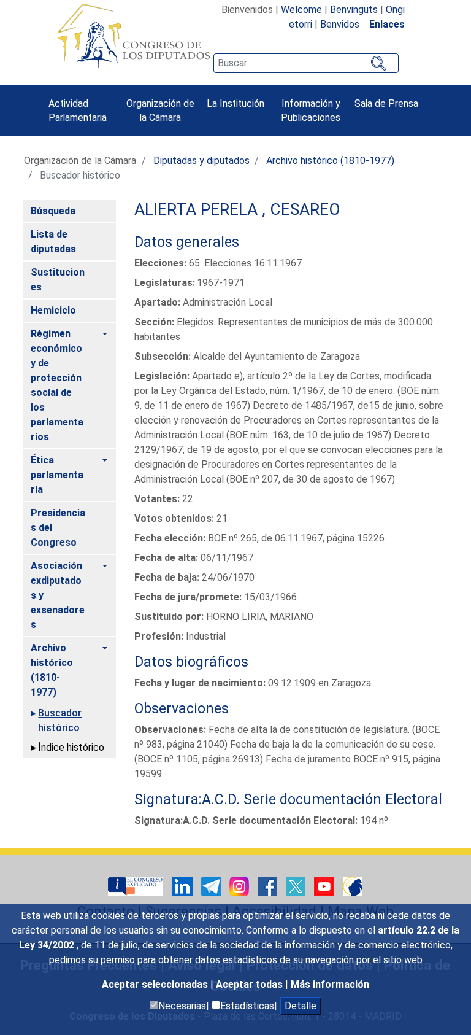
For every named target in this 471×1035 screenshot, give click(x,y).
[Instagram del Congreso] (240, 885)
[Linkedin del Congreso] (183, 885)
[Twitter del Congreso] (297, 885)
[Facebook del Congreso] (269, 885)
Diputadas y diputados (201, 160)
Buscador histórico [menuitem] (60, 720)
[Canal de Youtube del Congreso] (325, 885)
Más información (330, 984)
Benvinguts (354, 9)
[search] (306, 63)
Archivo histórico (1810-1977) (330, 160)
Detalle (300, 1006)
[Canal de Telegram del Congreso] (212, 885)
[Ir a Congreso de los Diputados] (133, 36)
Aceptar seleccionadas (156, 984)
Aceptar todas (250, 984)
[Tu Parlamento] (137, 885)
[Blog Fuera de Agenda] (353, 885)
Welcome (301, 9)
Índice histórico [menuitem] (71, 747)
